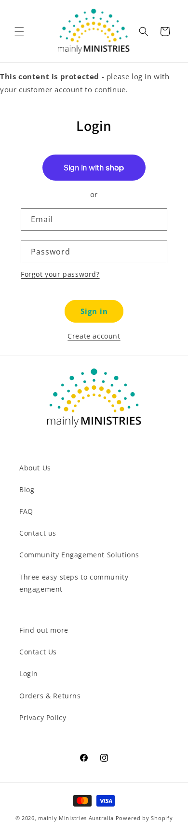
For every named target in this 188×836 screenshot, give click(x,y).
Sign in (94, 311)
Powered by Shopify (144, 818)
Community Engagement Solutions (79, 554)
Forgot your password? (60, 274)
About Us (35, 467)
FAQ (26, 511)
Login (28, 673)
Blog (26, 489)
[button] (19, 31)
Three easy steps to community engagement (73, 583)
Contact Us (38, 651)
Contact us (37, 533)
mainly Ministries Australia (76, 818)
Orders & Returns (50, 695)
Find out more (43, 630)
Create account (93, 335)
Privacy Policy (42, 717)
